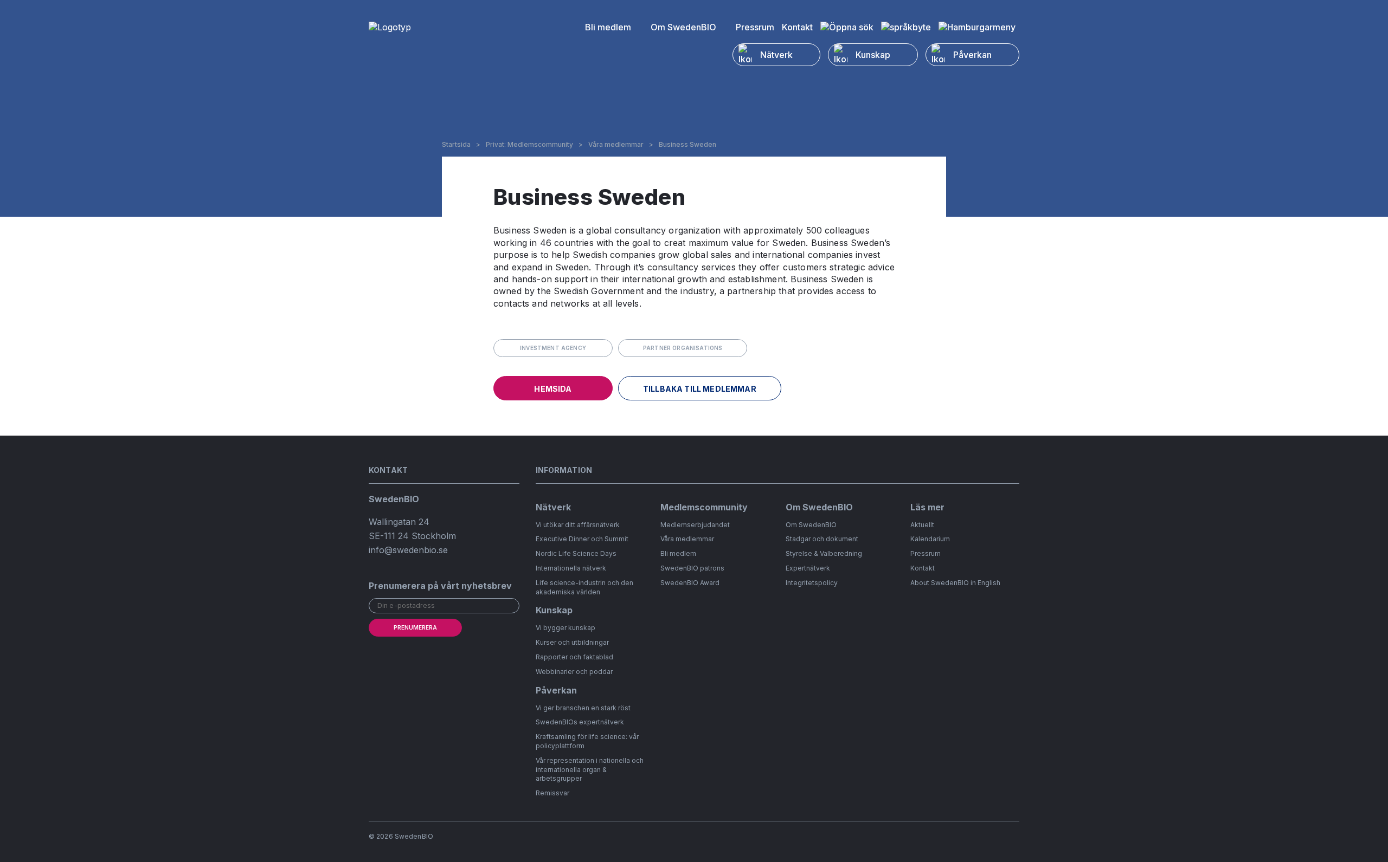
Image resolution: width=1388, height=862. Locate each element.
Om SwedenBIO (683, 27)
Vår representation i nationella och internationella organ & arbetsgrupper (590, 769)
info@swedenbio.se (408, 550)
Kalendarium (930, 539)
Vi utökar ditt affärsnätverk (578, 525)
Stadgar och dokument (822, 539)
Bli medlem (608, 27)
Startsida (456, 144)
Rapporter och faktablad (574, 657)
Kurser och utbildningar (572, 642)
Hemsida (552, 388)
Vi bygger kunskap (565, 628)
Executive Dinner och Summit (582, 539)
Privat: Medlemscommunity (529, 144)
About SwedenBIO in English (955, 583)
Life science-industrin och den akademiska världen (584, 587)
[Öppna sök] (846, 27)
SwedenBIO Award (689, 583)
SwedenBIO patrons (692, 568)
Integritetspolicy (812, 583)
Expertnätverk (808, 568)
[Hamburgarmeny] (977, 27)
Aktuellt (922, 525)
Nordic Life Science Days (576, 553)
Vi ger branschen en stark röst (583, 708)
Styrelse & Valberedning (824, 553)
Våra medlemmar (616, 144)
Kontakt (797, 27)
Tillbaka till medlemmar (699, 388)
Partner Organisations (682, 348)
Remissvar (552, 793)
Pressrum (755, 27)
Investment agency (553, 348)
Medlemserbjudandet (695, 525)
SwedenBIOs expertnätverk (580, 722)
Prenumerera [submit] (415, 627)
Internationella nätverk (571, 568)
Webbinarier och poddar (574, 671)
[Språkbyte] (906, 27)
